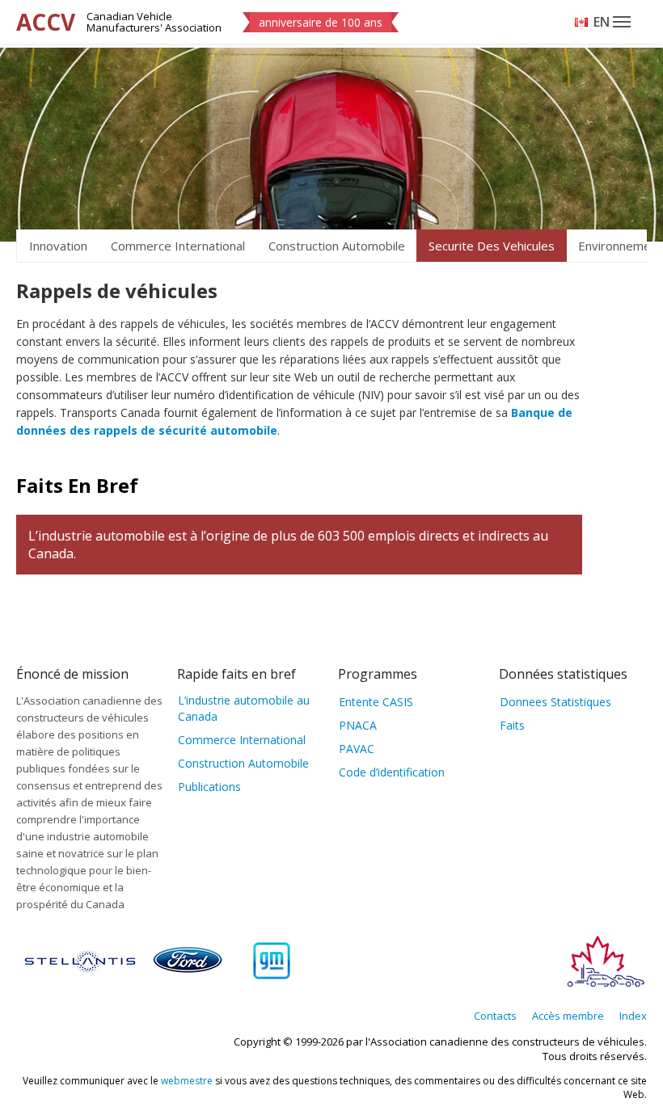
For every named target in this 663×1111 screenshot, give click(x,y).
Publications (209, 786)
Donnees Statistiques (555, 701)
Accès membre (568, 1015)
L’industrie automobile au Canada (244, 708)
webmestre (187, 1081)
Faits (512, 725)
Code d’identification (392, 772)
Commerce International (178, 246)
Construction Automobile (336, 246)
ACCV (45, 21)
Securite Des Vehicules (492, 246)
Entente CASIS (376, 701)
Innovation (58, 246)
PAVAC (356, 748)
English (601, 22)
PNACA (358, 725)
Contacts (495, 1015)
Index (633, 1015)
